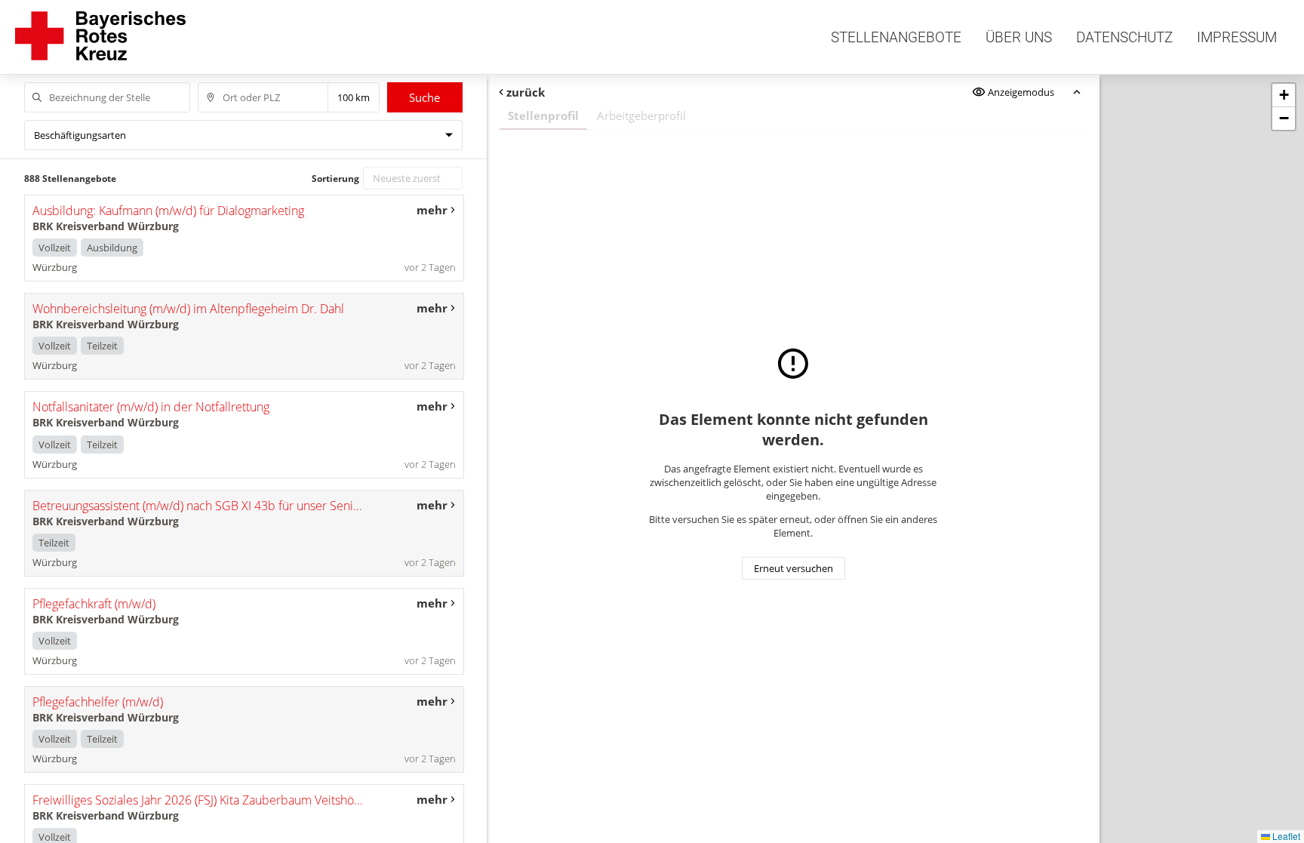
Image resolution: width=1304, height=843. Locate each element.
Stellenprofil (543, 115)
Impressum (1237, 37)
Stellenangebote (896, 37)
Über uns (1019, 37)
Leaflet (1285, 835)
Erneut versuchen (793, 568)
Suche (424, 97)
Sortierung (335, 178)
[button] (1283, 95)
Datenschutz (1124, 37)
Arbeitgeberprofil (641, 115)
